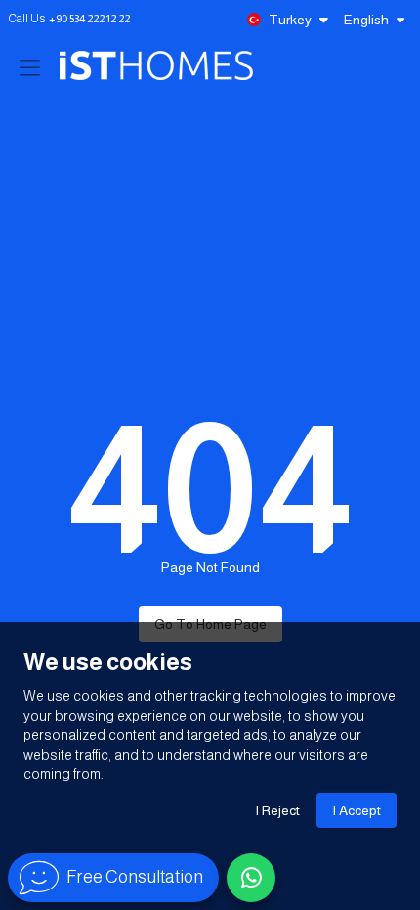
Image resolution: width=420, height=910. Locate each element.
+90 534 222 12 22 (89, 18)
